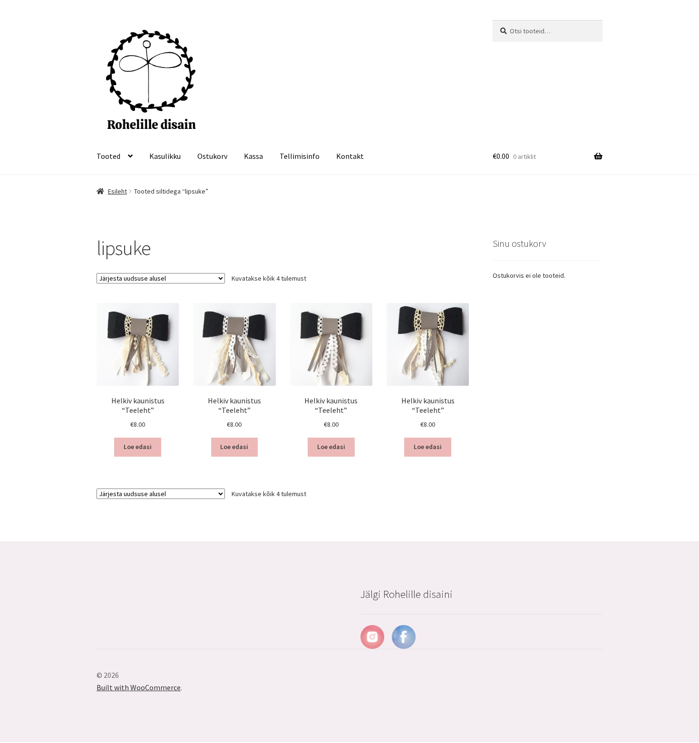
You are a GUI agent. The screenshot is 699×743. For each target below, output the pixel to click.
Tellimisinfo (300, 156)
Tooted (108, 156)
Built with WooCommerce (139, 687)
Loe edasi (138, 446)
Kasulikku (165, 156)
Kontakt (350, 156)
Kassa (253, 156)
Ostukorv (212, 156)
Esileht (117, 191)
